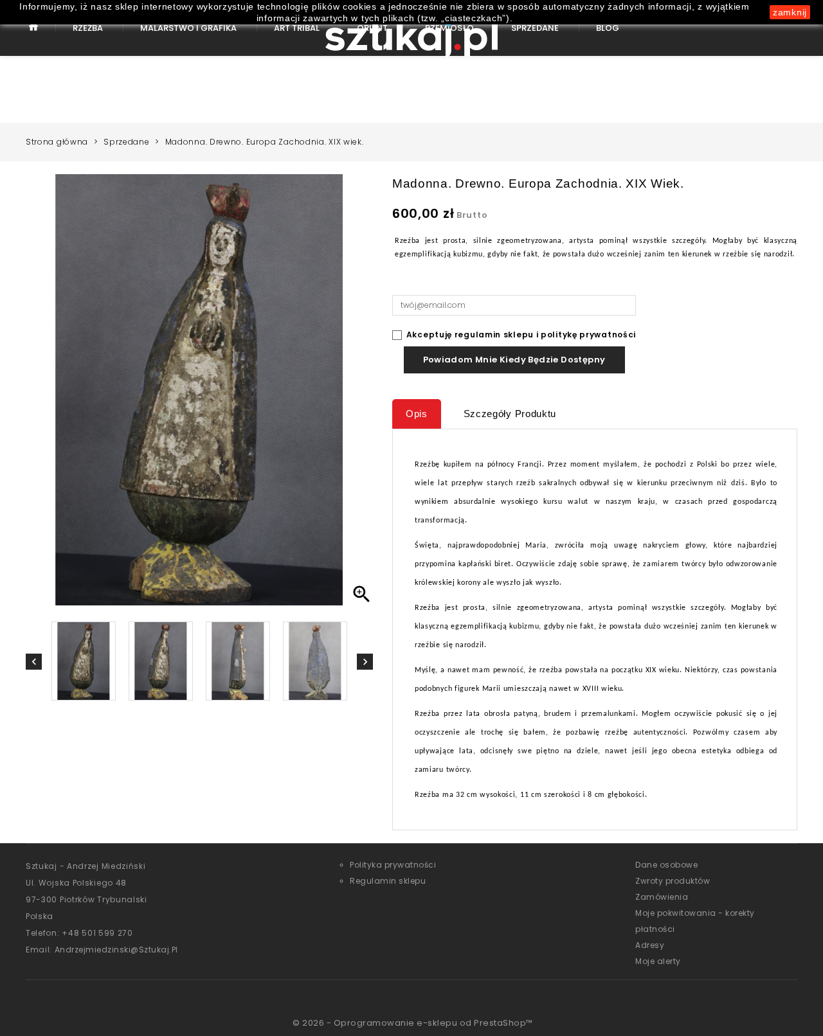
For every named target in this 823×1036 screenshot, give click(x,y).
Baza (34, 37)
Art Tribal (297, 28)
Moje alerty (658, 961)
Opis (417, 413)
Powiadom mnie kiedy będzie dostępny (514, 359)
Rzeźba (88, 28)
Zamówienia (661, 896)
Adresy (649, 945)
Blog (607, 28)
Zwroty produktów (672, 880)
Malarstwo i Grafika (188, 28)
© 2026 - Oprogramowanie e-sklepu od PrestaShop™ (413, 1023)
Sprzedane (535, 28)
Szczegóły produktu (510, 413)
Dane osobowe (666, 864)
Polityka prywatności (393, 864)
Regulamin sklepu (388, 880)
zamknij (790, 12)
